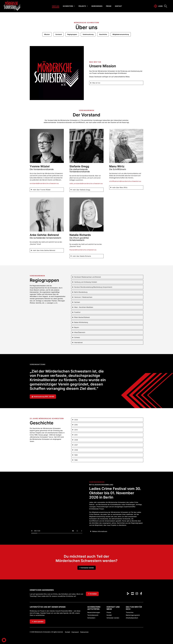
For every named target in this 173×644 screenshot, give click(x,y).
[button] (4, 640)
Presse (108, 6)
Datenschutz (84, 632)
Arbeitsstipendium (132, 618)
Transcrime (129, 612)
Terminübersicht (92, 615)
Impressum (75, 632)
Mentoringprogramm (133, 615)
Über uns (55, 6)
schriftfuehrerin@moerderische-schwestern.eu (125, 181)
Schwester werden (113, 618)
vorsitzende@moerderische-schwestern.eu (44, 183)
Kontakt (118, 6)
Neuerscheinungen (93, 612)
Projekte (82, 6)
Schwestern (68, 6)
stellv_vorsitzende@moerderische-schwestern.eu (86, 184)
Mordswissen (96, 6)
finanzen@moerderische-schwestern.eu (82, 250)
